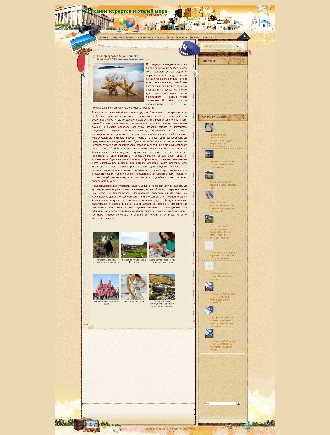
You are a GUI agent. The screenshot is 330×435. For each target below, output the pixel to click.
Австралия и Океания (151, 37)
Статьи (170, 431)
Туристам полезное (123, 37)
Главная (103, 37)
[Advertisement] (132, 226)
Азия (171, 37)
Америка (182, 37)
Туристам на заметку (139, 59)
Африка (195, 37)
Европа (207, 37)
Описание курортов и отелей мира (125, 11)
